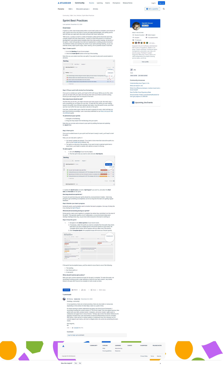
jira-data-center (143, 75)
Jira (75, 15)
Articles (95, 9)
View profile (145, 61)
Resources (117, 351)
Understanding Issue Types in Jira (139, 83)
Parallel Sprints (77, 142)
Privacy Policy (144, 356)
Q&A (70, 9)
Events (107, 3)
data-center (133, 75)
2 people (76, 327)
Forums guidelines (107, 351)
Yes (76, 363)
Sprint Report (76, 208)
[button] (89, 72)
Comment (66, 290)
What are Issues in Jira (136, 85)
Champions (116, 3)
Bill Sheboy (70, 299)
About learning (118, 348)
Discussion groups (82, 9)
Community (79, 2)
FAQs (104, 348)
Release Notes (127, 3)
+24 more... (152, 43)
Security (159, 356)
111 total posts (137, 40)
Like (68, 327)
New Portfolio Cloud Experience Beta (140, 92)
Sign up (161, 3)
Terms (152, 356)
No (80, 363)
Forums (91, 3)
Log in (154, 3)
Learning (100, 3)
